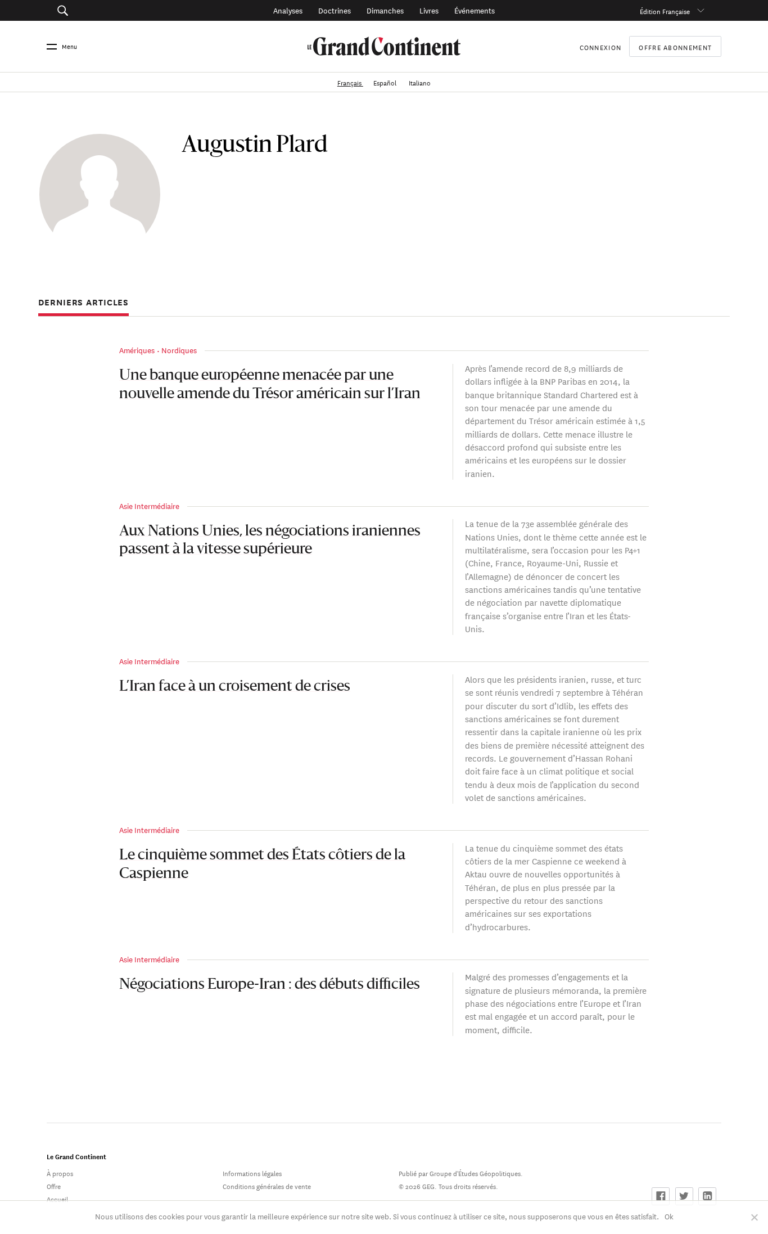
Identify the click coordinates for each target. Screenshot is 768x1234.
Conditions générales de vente (267, 1185)
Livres (429, 10)
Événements (474, 10)
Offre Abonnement (675, 46)
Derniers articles (83, 302)
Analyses (287, 10)
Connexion (601, 46)
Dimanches (385, 10)
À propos (60, 1172)
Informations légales (252, 1172)
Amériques (137, 349)
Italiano (420, 82)
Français (350, 82)
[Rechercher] (114, 10)
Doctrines (334, 10)
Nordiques (179, 349)
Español (385, 82)
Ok (669, 1216)
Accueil (57, 1198)
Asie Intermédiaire (149, 505)
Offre (54, 1185)
